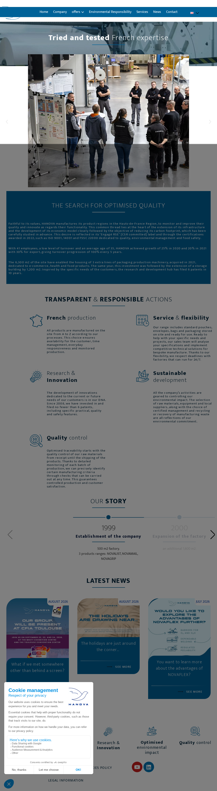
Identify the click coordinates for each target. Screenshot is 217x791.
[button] (7, 121)
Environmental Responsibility (110, 12)
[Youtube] (137, 767)
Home (44, 12)
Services (142, 12)
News (157, 12)
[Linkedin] (148, 767)
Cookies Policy (98, 768)
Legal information (66, 780)
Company (60, 12)
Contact (172, 12)
